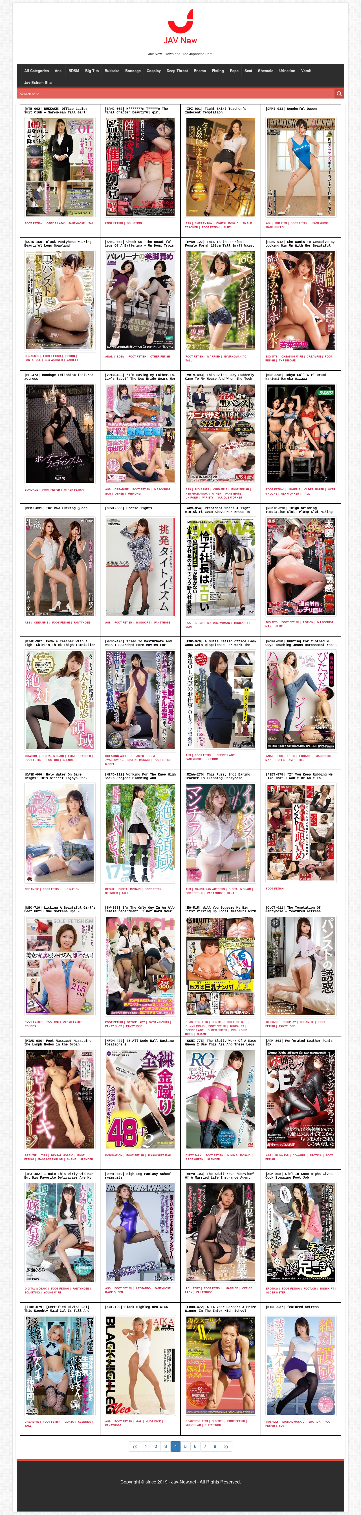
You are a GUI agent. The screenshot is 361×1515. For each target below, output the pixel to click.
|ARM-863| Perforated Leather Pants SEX (299, 1043)
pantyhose (77, 223)
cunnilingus (195, 1026)
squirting (134, 223)
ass (188, 223)
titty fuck (213, 1425)
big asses (32, 356)
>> (226, 1446)
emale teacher (79, 756)
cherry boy (203, 223)
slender (69, 760)
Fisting (218, 70)
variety (72, 360)
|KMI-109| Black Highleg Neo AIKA (136, 1307)
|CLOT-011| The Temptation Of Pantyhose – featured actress (293, 909)
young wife (52, 1292)
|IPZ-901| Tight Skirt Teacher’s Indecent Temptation (215, 111)
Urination (287, 70)
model (110, 764)
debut (110, 889)
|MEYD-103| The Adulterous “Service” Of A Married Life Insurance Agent (219, 1176)
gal (139, 1421)
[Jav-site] (180, 26)
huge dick (153, 1421)
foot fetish (34, 223)
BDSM (74, 70)
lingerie (294, 489)
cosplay (289, 1022)
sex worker (54, 360)
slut (227, 227)
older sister (314, 489)
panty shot (113, 1026)
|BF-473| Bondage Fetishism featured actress (58, 377)
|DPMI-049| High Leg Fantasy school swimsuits (138, 1176)
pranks (30, 1025)
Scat (248, 70)
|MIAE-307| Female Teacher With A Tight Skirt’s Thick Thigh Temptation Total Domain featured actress (59, 645)
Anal (59, 70)
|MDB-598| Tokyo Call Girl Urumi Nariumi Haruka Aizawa (296, 377)
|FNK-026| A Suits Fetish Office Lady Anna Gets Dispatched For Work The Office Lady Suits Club (220, 645)
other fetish (160, 356)
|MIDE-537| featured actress (292, 1307)
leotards (143, 1288)
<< (134, 1446)
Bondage (133, 70)
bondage (31, 489)
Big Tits (92, 70)
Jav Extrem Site (38, 82)
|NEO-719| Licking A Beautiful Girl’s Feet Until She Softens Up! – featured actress (59, 911)
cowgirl (31, 756)
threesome (287, 360)
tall (92, 223)
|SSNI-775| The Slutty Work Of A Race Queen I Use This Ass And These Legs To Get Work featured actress (220, 1044)
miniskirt (143, 622)
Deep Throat (177, 70)
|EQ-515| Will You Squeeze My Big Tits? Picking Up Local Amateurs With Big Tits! (220, 911)
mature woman (218, 623)
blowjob (272, 1022)
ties (301, 760)
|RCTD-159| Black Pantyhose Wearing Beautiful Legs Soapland (57, 244)
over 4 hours (159, 1022)
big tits (281, 223)
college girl (237, 1022)
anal (109, 356)
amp (291, 760)
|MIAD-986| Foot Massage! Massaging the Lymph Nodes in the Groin (57, 1043)
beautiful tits (197, 1022)
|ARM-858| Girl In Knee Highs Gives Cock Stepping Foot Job (299, 1176)
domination (113, 1155)
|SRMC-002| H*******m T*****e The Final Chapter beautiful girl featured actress (136, 112)
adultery (193, 1288)
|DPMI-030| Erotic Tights (128, 508)
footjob (53, 760)
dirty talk (194, 1155)
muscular (193, 1425)
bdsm (121, 356)
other (119, 493)
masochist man (159, 1155)
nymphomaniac (235, 356)
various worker (229, 497)
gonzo (69, 1422)
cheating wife (292, 356)
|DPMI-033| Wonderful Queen (291, 109)
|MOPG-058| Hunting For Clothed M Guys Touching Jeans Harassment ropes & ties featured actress (300, 645)
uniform (134, 493)
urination (72, 889)
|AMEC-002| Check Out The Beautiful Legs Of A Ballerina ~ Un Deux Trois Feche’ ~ (139, 245)
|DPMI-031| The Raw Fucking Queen (55, 508)
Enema (200, 70)
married (213, 356)
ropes (280, 760)
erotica (316, 1155)
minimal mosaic (239, 1155)
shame (202, 1034)
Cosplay (154, 70)
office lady (56, 223)
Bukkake (112, 70)
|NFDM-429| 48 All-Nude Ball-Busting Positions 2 (139, 1043)
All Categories (36, 70)
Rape (234, 70)
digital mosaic (227, 223)
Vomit (306, 70)
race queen (275, 227)
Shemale (265, 70)
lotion (70, 356)
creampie (314, 356)
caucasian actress (210, 889)
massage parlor (50, 1159)
